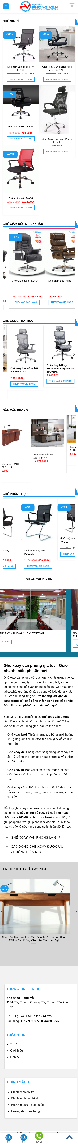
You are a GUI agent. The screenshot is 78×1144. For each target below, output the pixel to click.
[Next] (72, 267)
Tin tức (14, 1044)
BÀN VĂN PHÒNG (15, 410)
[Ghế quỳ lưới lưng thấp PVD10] (21, 516)
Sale (9, 1142)
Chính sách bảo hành (25, 1098)
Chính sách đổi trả (22, 1092)
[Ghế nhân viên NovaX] (21, 103)
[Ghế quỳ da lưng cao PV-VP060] (58, 516)
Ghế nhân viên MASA (21, 198)
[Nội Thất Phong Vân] (39, 6)
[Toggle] (7, 838)
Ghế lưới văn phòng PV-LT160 (21, 68)
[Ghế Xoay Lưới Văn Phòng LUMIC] (57, 109)
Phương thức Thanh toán (27, 1104)
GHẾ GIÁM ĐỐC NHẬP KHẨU (23, 223)
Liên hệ (15, 1057)
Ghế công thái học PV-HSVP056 (33, 367)
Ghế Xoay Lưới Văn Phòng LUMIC (57, 141)
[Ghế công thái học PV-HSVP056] (35, 343)
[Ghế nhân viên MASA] (21, 169)
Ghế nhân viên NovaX (21, 126)
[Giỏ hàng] (72, 6)
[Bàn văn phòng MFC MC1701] (45, 427)
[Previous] (6, 267)
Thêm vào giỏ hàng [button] (21, 79)
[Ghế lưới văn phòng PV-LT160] (21, 44)
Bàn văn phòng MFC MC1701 (42, 444)
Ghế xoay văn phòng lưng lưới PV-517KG (57, 68)
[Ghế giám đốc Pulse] (57, 252)
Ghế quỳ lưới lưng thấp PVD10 (20, 540)
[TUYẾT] (39, 1136)
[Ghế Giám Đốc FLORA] (21, 252)
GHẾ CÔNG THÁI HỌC (18, 320)
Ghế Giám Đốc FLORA (19, 280)
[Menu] (6, 6)
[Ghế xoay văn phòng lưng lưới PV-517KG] (57, 44)
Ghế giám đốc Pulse (53, 280)
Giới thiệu (16, 1050)
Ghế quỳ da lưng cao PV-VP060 (57, 540)
